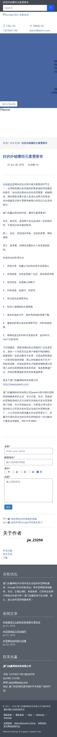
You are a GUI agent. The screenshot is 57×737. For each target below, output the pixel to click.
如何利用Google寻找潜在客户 (27, 522)
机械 (2, 64)
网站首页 (4, 36)
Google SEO (7, 54)
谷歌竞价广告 (7, 47)
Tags (30, 714)
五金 (2, 68)
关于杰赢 (4, 96)
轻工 (2, 71)
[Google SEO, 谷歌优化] (20, 17)
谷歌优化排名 (7, 43)
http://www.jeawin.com (16, 384)
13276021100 (10, 30)
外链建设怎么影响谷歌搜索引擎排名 (21, 622)
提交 (8, 507)
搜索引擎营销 (7, 50)
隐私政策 (8, 714)
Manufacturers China (24, 723)
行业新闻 (4, 92)
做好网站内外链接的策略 (24, 518)
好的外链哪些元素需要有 (34, 143)
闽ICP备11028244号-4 (14, 709)
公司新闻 (4, 89)
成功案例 (4, 57)
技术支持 (4, 75)
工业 (2, 61)
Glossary (40, 714)
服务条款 (20, 714)
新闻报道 (4, 85)
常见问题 (4, 78)
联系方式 (4, 99)
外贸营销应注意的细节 (14, 631)
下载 (5, 557)
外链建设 (7, 184)
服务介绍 (4, 40)
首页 (5, 143)
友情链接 (8, 723)
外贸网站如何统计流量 (14, 641)
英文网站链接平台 (12, 726)
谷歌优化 (42, 723)
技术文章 (4, 82)
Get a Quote (8, 104)
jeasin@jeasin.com (40, 30)
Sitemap (8, 717)
